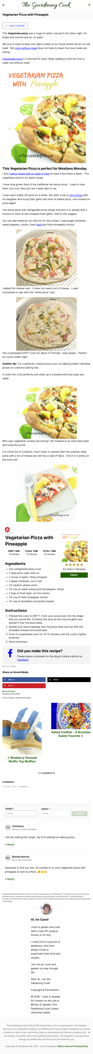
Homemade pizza (12, 58)
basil (39, 224)
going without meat (26, 48)
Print (74, 575)
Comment (8, 782)
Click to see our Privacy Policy (72, 1046)
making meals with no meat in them (29, 173)
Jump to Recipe (16, 26)
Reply (10, 844)
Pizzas (5, 698)
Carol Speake (10, 691)
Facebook (23, 659)
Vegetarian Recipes (23, 698)
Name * (10, 808)
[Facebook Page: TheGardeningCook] (11, 654)
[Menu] (3, 5)
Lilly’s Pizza (75, 195)
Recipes (12, 698)
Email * (45, 809)
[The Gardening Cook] (46, 5)
